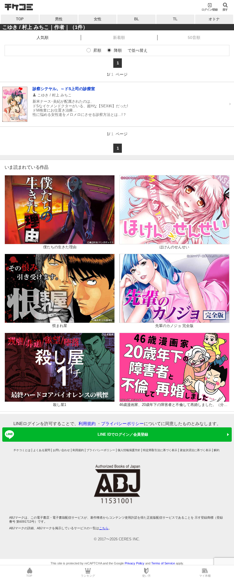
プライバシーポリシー (122, 423)
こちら (103, 528)
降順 (118, 50)
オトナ (214, 19)
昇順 (97, 50)
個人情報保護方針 (129, 450)
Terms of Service (163, 563)
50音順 (194, 37)
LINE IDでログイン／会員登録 (123, 434)
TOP (20, 19)
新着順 (119, 37)
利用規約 (87, 423)
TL (175, 19)
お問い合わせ (61, 450)
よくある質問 (41, 450)
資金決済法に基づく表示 (195, 450)
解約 (216, 450)
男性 (58, 19)
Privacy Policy (134, 563)
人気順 (43, 37)
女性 (97, 19)
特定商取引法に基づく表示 (160, 450)
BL (136, 19)
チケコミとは (22, 450)
